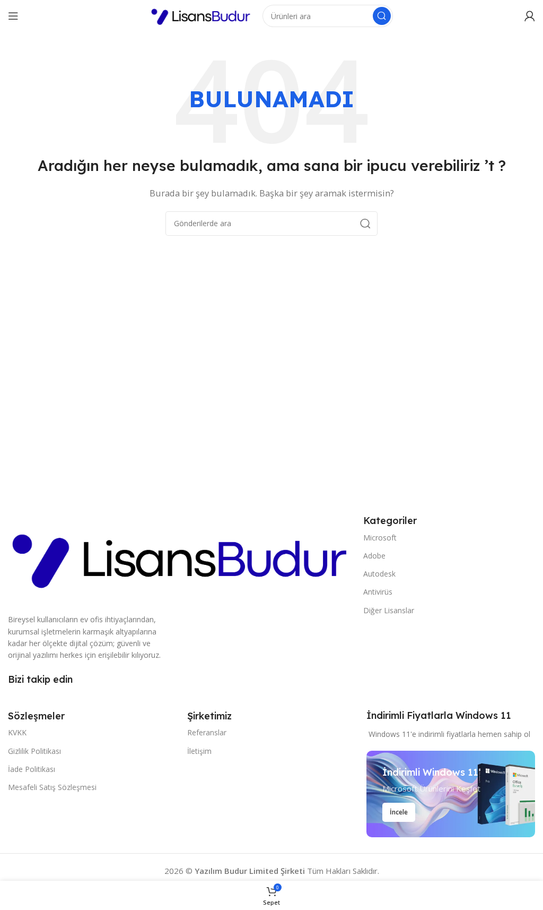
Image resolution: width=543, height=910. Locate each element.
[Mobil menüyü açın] (13, 16)
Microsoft (380, 538)
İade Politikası (31, 769)
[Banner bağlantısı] (450, 794)
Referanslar (206, 732)
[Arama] (382, 16)
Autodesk (379, 574)
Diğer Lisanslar (388, 610)
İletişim (199, 751)
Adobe (374, 556)
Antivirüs (377, 592)
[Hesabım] (529, 16)
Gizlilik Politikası (34, 751)
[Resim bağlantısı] (180, 557)
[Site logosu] (201, 15)
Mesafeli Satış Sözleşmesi (52, 787)
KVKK (17, 732)
